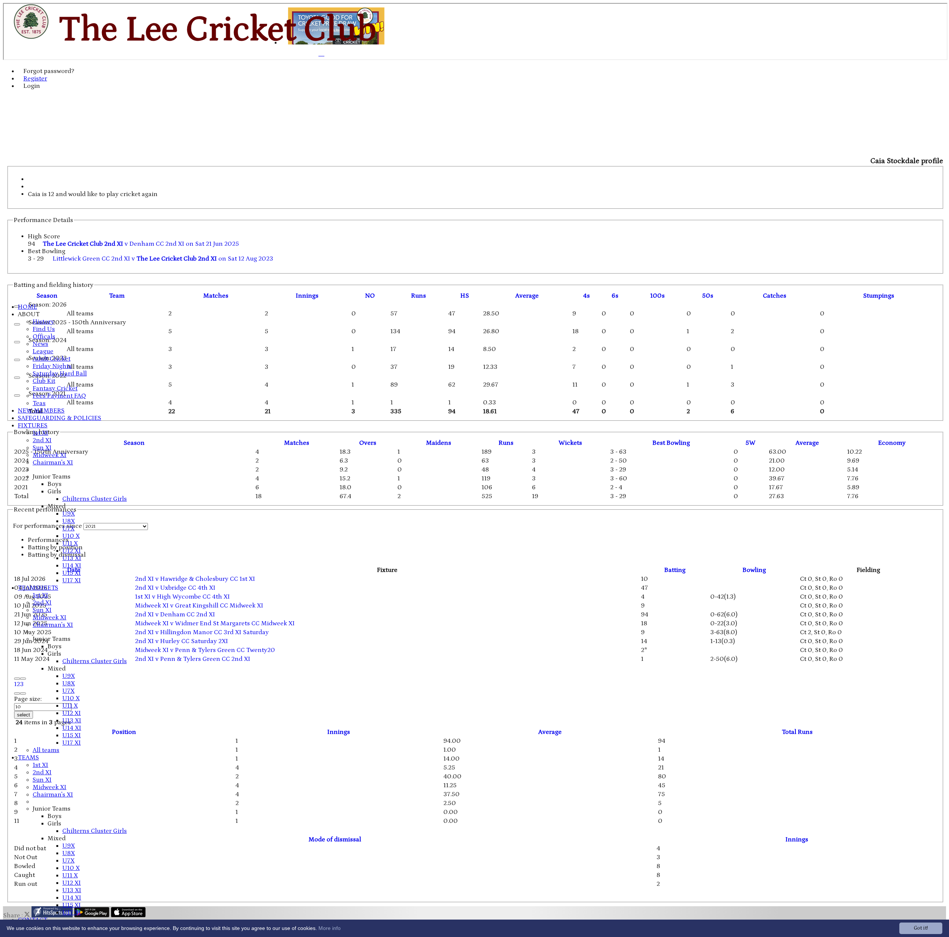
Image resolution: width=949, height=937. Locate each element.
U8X (68, 521)
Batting (674, 570)
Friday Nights (52, 366)
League (43, 351)
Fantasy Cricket (55, 388)
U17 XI (71, 580)
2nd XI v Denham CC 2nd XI (175, 614)
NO (370, 295)
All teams (46, 750)
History (43, 321)
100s (657, 295)
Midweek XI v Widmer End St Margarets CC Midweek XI (215, 623)
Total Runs (797, 732)
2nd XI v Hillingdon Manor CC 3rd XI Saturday (202, 632)
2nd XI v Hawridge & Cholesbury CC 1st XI (195, 579)
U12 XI (71, 550)
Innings (338, 732)
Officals (44, 336)
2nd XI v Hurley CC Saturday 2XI (181, 641)
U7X (68, 528)
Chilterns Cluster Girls (94, 499)
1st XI (40, 433)
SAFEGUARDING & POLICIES (59, 418)
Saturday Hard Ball (60, 373)
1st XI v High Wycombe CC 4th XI (182, 596)
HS (464, 295)
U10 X (71, 536)
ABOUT (29, 314)
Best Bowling (46, 251)
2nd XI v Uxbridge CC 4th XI (175, 588)
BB (671, 443)
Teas (39, 403)
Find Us (44, 329)
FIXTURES (32, 425)
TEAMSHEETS (38, 588)
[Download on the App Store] (128, 915)
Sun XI (42, 447)
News (40, 344)
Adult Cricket (51, 358)
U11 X (70, 543)
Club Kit (44, 381)
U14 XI (71, 565)
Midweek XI (49, 455)
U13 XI (71, 558)
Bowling (754, 570)
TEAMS (28, 757)
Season (46, 295)
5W (750, 443)
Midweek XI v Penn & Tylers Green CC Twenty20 (205, 650)
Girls (54, 491)
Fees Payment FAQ (59, 396)
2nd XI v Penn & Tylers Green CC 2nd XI (192, 659)
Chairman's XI (53, 462)
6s (615, 295)
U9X (68, 513)
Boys (54, 484)
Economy (892, 443)
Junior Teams (51, 476)
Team (117, 295)
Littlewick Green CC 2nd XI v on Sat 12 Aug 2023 (163, 258)
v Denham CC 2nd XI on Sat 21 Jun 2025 (141, 244)
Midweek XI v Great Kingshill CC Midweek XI (199, 605)
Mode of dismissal (334, 839)
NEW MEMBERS (41, 410)
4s (586, 295)
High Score (44, 236)
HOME (27, 307)
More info (329, 928)
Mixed (56, 506)
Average (807, 443)
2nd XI (42, 440)
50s (707, 295)
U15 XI (71, 573)
